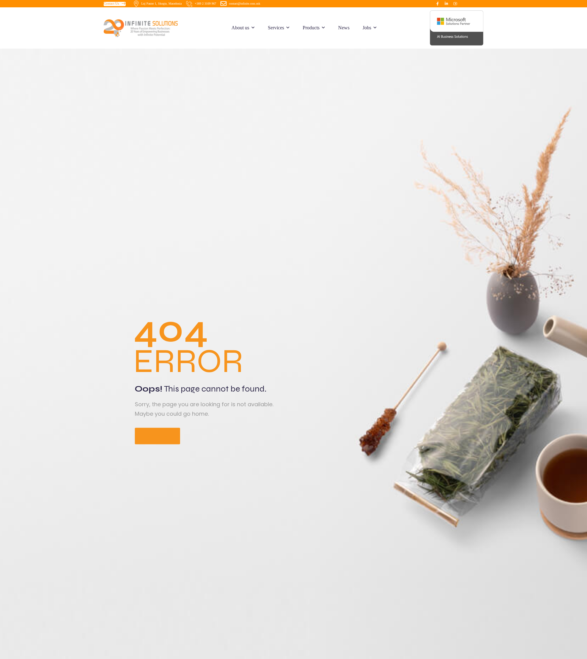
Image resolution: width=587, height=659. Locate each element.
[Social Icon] (437, 3)
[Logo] (148, 28)
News (343, 27)
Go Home (157, 436)
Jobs (367, 27)
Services (276, 27)
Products (311, 27)
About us (240, 27)
